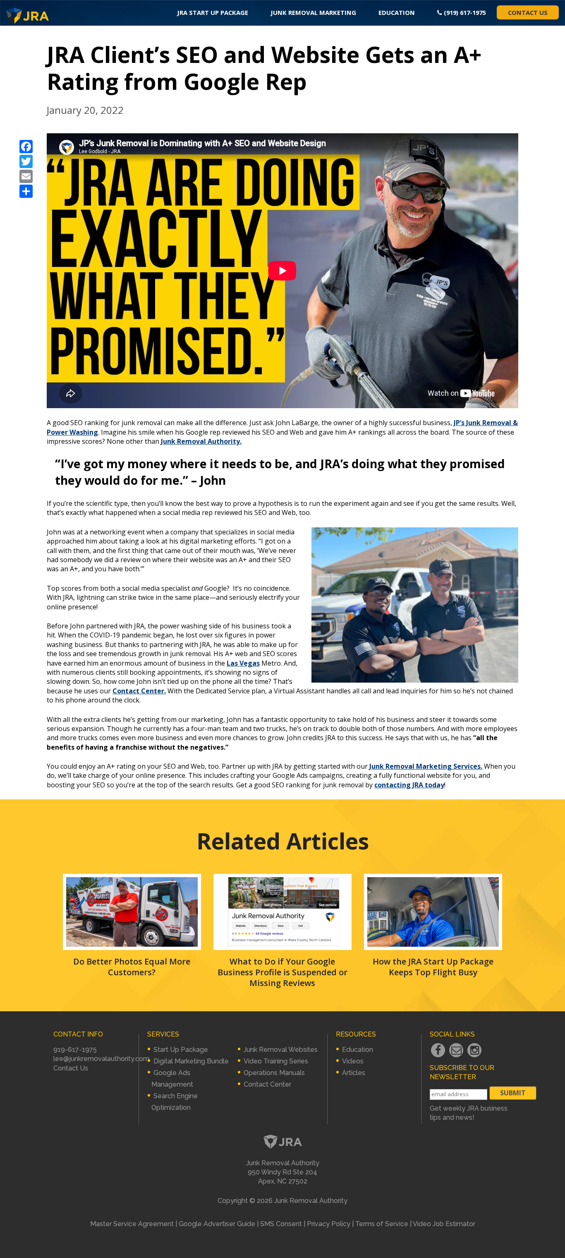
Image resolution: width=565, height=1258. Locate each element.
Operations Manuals (274, 1073)
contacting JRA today (409, 784)
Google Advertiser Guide (217, 1224)
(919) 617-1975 (464, 12)
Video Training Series (276, 1061)
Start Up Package (180, 1050)
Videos (353, 1061)
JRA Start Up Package (212, 12)
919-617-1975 (75, 1050)
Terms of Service (381, 1224)
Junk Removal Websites (281, 1050)
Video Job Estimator (444, 1224)
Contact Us (528, 12)
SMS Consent (281, 1224)
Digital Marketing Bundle (191, 1061)
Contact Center (267, 1084)
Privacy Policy (328, 1224)
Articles (353, 1073)
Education (396, 12)
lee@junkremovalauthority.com (101, 1059)
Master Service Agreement (132, 1224)
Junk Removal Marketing (313, 12)
